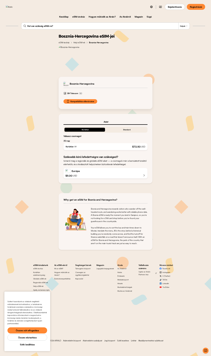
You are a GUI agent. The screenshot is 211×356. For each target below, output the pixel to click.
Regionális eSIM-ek (40, 282)
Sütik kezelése (123, 340)
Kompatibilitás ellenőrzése (82, 101)
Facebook (166, 268)
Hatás (119, 272)
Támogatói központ (82, 268)
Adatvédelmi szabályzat (92, 340)
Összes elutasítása (27, 337)
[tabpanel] (105, 137)
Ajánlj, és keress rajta (41, 290)
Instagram (166, 272)
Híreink (120, 283)
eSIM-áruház (78, 16)
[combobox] (105, 26)
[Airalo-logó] (13, 7)
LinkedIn (166, 283)
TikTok (165, 280)
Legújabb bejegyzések (105, 268)
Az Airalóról (125, 16)
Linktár (133, 340)
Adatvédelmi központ (72, 340)
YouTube (166, 287)
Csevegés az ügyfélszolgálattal (82, 273)
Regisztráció (196, 7)
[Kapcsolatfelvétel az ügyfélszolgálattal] (206, 351)
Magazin (139, 16)
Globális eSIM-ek (39, 279)
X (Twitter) (166, 276)
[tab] (105, 122)
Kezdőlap (63, 16)
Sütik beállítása (27, 344)
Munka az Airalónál (124, 291)
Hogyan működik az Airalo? (102, 16)
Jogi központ (109, 340)
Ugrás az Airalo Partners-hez (144, 273)
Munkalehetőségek (124, 287)
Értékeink (121, 276)
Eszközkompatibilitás (62, 279)
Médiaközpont (123, 280)
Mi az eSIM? (58, 268)
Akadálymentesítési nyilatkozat (150, 340)
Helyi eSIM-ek (79, 42)
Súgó (149, 16)
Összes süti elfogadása (27, 330)
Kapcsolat (79, 279)
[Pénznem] (160, 6)
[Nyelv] (151, 6)
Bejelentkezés (175, 7)
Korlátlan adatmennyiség (39, 273)
